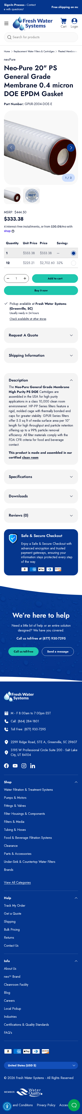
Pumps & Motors (15, 797)
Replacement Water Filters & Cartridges (34, 51)
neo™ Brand (12, 976)
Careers (9, 1000)
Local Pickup (12, 1008)
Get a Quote (12, 913)
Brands (8, 869)
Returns (9, 937)
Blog (7, 992)
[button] (63, 23)
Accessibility (67, 1105)
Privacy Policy (46, 1105)
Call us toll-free (23, 651)
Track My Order (14, 905)
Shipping (10, 921)
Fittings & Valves (15, 805)
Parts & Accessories (17, 853)
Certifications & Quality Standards (26, 1024)
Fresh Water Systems (30, 1078)
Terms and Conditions (18, 1105)
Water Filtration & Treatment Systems (28, 789)
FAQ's (8, 1032)
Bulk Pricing (12, 929)
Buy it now (41, 290)
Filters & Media (14, 821)
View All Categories (17, 882)
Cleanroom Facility (16, 984)
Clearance (11, 845)
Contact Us (11, 945)
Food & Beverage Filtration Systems (28, 837)
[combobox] (41, 37)
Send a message (57, 651)
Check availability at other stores (28, 319)
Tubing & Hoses (15, 829)
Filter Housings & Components (24, 813)
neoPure (10, 59)
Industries (10, 1016)
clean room (30, 457)
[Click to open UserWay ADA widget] (7, 1106)
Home (7, 51)
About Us (10, 968)
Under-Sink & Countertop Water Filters (29, 861)
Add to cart (55, 278)
